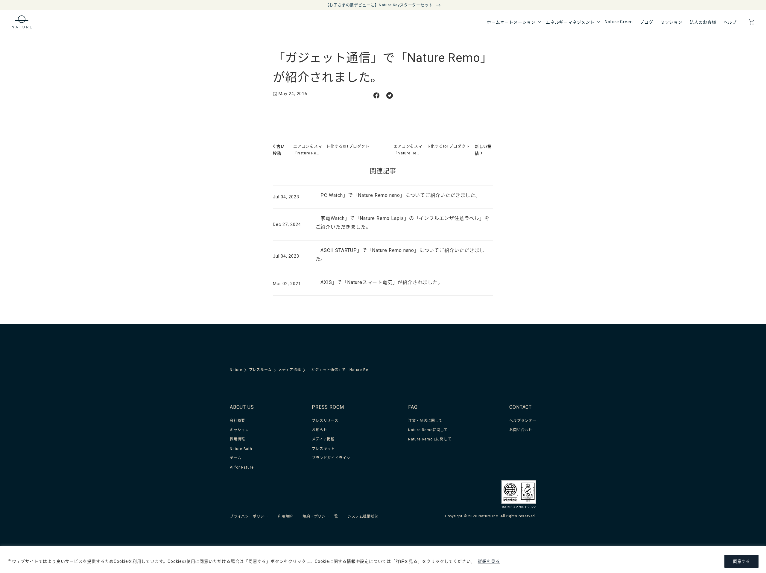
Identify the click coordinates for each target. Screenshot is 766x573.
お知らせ (319, 430)
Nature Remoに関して (428, 430)
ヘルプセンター (522, 421)
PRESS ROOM (328, 407)
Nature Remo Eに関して (430, 439)
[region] (383, 559)
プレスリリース (325, 421)
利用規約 (285, 516)
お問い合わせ (520, 430)
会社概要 (237, 421)
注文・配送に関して (425, 421)
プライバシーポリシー (249, 516)
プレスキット (323, 449)
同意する (741, 561)
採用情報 (237, 439)
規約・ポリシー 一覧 (320, 516)
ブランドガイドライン (331, 458)
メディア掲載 (323, 439)
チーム (235, 458)
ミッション (239, 430)
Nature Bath (241, 449)
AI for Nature (241, 467)
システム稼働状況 (363, 516)
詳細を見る (489, 561)
